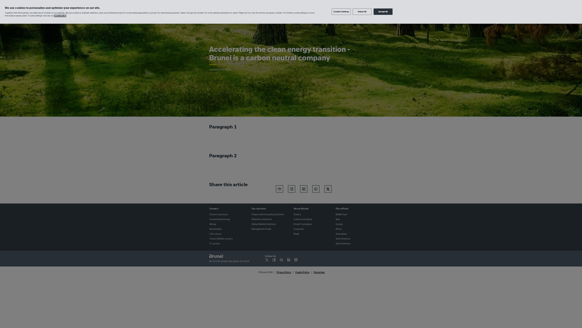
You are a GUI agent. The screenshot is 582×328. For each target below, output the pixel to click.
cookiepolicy (60, 16)
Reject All (362, 11)
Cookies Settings (341, 11)
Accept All (383, 11)
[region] (291, 12)
